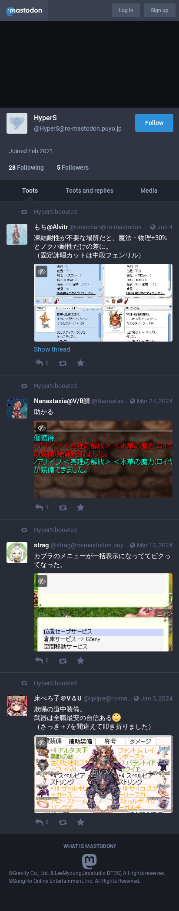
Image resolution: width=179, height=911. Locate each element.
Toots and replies (89, 190)
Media (149, 190)
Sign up (160, 10)
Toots (30, 190)
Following (26, 167)
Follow (154, 122)
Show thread (52, 349)
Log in (126, 10)
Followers (73, 167)
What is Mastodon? (89, 846)
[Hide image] (41, 271)
